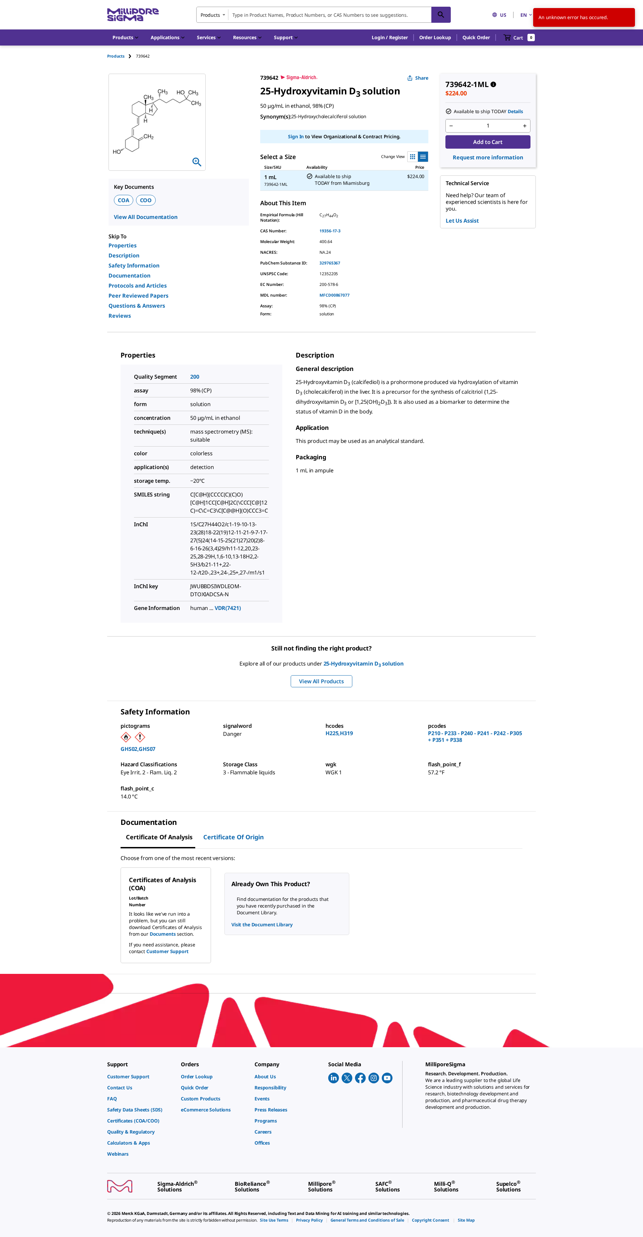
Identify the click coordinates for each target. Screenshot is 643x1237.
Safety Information (134, 265)
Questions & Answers (137, 305)
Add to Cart (487, 142)
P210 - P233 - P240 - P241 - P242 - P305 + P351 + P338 (475, 736)
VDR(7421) (228, 608)
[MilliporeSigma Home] (133, 14)
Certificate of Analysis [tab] (159, 837)
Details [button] (515, 111)
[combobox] (323, 15)
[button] (390, 37)
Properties (123, 245)
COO (146, 200)
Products (116, 56)
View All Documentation (145, 217)
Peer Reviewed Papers (138, 295)
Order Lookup (435, 37)
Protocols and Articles (138, 285)
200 (194, 376)
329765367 (329, 263)
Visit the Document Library (261, 924)
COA (123, 200)
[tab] (121, 56)
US (503, 15)
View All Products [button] (321, 681)
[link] (140, 1076)
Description (124, 255)
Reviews (120, 315)
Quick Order (476, 37)
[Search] (441, 15)
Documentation (129, 275)
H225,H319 (339, 733)
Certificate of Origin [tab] (233, 837)
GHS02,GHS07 (138, 749)
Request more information (488, 157)
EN (523, 15)
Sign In (296, 136)
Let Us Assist (462, 220)
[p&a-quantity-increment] (524, 126)
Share (421, 78)
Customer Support (167, 951)
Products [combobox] (210, 15)
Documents (163, 934)
